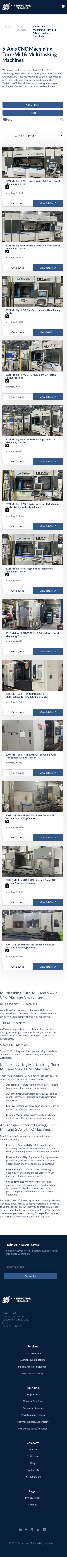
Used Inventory (22, 28)
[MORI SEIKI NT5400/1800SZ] (32, 675)
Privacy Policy (32, 1497)
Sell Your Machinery (32, 1373)
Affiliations (33, 1456)
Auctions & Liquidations (32, 1359)
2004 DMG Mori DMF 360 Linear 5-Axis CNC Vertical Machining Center (30, 946)
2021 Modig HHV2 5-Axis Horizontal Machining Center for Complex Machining (32, 505)
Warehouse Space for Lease (32, 1428)
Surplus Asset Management (32, 1366)
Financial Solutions (33, 1401)
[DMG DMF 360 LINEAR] (32, 796)
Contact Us (33, 1469)
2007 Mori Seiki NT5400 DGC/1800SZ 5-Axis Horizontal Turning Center (30, 756)
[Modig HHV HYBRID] (32, 162)
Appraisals (32, 1394)
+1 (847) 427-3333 (12, 1326)
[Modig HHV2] (32, 291)
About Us (33, 1449)
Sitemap (32, 1504)
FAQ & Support (33, 1476)
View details (46, 202)
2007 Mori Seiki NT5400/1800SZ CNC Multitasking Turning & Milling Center (26, 695)
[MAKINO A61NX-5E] (32, 614)
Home (8, 26)
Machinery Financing (33, 1407)
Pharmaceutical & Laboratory (32, 1421)
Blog (32, 1463)
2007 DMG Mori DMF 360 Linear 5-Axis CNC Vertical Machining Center (30, 817)
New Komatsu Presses (33, 1414)
